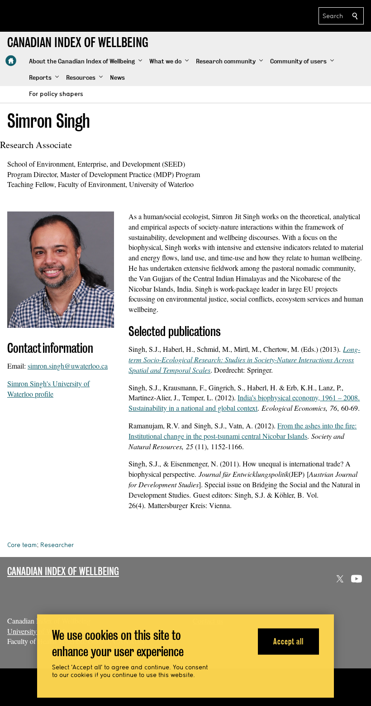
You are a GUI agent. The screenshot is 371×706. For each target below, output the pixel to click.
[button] (85, 61)
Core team (22, 544)
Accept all (288, 641)
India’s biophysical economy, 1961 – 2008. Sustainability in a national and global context (244, 403)
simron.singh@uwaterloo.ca (68, 365)
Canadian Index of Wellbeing (63, 571)
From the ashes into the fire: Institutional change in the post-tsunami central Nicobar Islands (242, 431)
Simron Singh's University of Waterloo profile (48, 389)
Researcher (57, 544)
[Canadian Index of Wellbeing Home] (10, 60)
